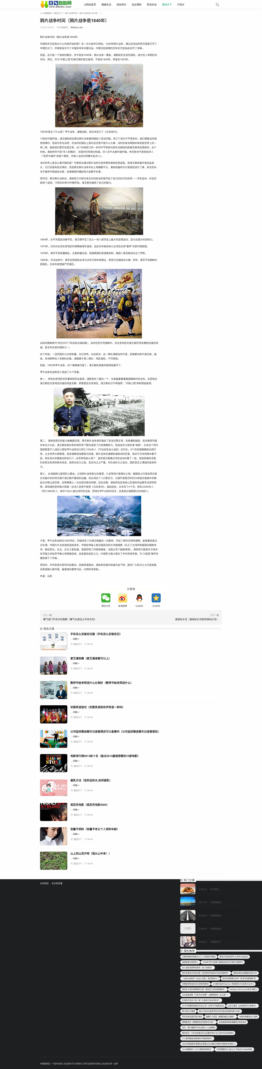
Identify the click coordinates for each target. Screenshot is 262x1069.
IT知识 (180, 4)
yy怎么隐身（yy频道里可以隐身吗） (242, 1005)
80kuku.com (77, 27)
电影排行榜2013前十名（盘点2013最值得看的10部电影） (105, 756)
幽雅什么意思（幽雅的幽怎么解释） (220, 1016)
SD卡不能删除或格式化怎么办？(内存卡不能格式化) (203, 1005)
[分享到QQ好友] (139, 597)
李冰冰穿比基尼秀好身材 (192, 1016)
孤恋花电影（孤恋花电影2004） (89, 805)
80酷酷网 (47, 13)
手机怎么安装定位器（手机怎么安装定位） (96, 634)
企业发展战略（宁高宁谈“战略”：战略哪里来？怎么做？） (205, 995)
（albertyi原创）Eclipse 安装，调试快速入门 (200, 978)
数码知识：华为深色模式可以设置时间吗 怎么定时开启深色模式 (207, 1033)
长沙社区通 (57, 883)
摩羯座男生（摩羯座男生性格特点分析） (198, 1022)
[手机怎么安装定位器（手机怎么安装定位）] (53, 641)
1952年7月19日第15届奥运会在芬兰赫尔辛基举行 (222, 962)
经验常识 (121, 4)
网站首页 (91, 4)
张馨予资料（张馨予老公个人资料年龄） (94, 829)
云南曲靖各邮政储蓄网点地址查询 (232, 1022)
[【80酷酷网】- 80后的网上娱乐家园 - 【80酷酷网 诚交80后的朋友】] (56, 7)
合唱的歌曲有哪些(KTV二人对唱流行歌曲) (199, 956)
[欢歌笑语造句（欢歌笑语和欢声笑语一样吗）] (53, 715)
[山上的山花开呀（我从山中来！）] (53, 861)
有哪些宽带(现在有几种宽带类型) (195, 984)
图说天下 (167, 4)
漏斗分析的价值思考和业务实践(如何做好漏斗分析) (219, 1011)
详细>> (76, 638)
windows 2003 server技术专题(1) (243, 989)
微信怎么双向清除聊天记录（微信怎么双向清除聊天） (204, 989)
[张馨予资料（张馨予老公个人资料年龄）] (53, 836)
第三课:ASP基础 (188, 1011)
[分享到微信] (105, 597)
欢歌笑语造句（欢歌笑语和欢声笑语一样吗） (97, 707)
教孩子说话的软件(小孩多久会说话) (234, 956)
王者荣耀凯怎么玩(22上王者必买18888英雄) (234, 1049)
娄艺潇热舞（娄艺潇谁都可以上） (90, 658)
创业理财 (136, 4)
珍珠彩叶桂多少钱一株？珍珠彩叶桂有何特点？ (201, 1000)
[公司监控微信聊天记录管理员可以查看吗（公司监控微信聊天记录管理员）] (53, 739)
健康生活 (106, 4)
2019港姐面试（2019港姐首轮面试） (197, 1049)
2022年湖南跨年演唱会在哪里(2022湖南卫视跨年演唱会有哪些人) (208, 1044)
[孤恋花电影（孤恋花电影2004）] (53, 812)
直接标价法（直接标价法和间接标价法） (197, 619)
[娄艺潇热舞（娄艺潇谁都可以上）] (53, 666)
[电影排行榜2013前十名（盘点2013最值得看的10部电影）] (53, 763)
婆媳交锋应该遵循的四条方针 (245, 973)
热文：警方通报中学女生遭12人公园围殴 (198, 1027)
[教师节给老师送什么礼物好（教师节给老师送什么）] (53, 690)
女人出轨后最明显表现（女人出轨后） (197, 967)
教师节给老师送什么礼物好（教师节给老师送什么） (101, 683)
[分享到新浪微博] (122, 597)
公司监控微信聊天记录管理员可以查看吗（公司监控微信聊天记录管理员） (115, 731)
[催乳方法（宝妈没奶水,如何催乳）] (53, 788)
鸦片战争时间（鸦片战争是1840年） (82, 13)
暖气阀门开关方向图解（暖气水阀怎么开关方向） (70, 619)
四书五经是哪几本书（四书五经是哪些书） (239, 978)
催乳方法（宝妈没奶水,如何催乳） (91, 780)
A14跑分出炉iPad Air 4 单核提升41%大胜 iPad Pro (233, 984)
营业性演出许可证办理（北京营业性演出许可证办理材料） (205, 973)
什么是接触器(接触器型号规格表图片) (197, 1038)
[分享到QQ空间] (156, 597)
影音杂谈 (152, 4)
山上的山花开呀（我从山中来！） (90, 853)
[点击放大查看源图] (99, 95)
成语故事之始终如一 (190, 962)
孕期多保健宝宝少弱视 (248, 1016)
